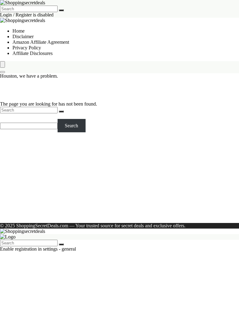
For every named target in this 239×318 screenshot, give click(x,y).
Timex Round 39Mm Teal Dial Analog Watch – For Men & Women (79, 157)
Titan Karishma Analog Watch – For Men (53, 174)
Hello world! (82, 215)
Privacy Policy (26, 47)
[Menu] (2, 64)
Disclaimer (23, 36)
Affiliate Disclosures (32, 53)
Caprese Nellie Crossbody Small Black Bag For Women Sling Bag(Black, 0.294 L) (94, 168)
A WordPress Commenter (37, 215)
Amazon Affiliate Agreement (40, 42)
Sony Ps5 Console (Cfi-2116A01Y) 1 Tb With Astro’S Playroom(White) (83, 163)
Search (6, 116)
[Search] (61, 10)
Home (18, 31)
